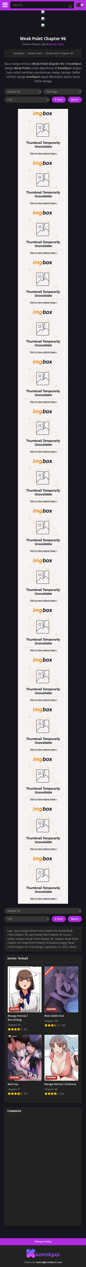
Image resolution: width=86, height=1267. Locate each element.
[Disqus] (43, 1169)
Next (74, 99)
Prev (59, 99)
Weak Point (56, 44)
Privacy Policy (43, 1241)
